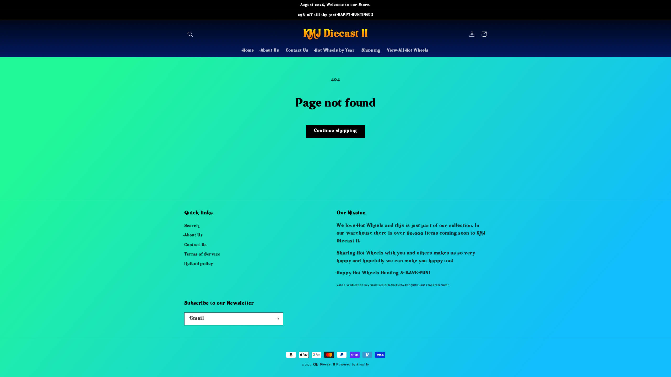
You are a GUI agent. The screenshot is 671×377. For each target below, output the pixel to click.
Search (191, 226)
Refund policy (198, 264)
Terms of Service (202, 254)
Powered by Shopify (352, 365)
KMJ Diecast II (324, 365)
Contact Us (195, 245)
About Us (193, 235)
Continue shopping (335, 131)
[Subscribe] (277, 318)
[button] (190, 34)
